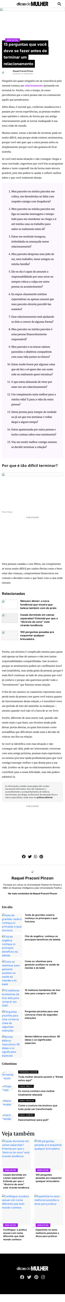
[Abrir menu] (6, 4)
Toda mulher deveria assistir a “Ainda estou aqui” (40, 1078)
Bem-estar (12, 40)
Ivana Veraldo (26, 1101)
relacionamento (34, 85)
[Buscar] (59, 4)
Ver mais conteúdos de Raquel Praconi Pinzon (32, 893)
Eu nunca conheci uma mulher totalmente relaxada (36, 1092)
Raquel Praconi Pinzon (23, 71)
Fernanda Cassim (28, 1072)
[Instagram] (43, 1277)
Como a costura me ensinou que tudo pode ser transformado (37, 1107)
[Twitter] (29, 1277)
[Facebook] (22, 1277)
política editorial (45, 797)
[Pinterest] (36, 1277)
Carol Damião (26, 1115)
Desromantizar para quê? (33, 1119)
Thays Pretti (26, 1086)
